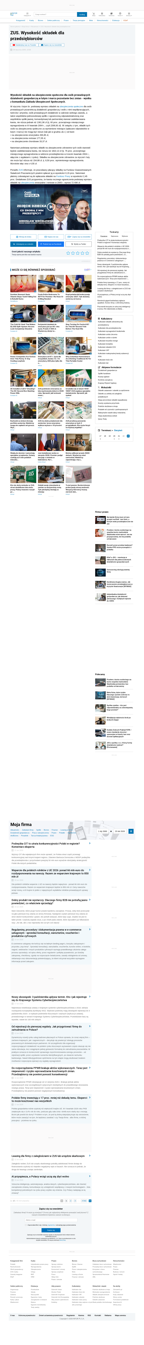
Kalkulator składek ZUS (107, 347)
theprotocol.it (117, 1302)
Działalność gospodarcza (107, 370)
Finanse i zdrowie (78, 1277)
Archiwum (116, 1292)
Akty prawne (56, 1286)
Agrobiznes (72, 833)
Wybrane (125, 236)
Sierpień (118, 430)
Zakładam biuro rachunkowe (102, 1264)
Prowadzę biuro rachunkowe (102, 1267)
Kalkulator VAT (103, 350)
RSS (89, 1315)
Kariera (81, 1315)
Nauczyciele (35, 1294)
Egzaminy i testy (36, 1297)
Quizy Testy (102, 419)
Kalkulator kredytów (105, 344)
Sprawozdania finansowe (101, 1274)
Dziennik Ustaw (56, 1289)
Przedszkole (35, 1289)
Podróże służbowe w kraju (108, 406)
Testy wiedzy (35, 1307)
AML (94, 1277)
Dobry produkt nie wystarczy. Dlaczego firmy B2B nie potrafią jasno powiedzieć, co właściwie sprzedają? (113, 253)
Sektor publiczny (53, 20)
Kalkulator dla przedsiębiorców (109, 328)
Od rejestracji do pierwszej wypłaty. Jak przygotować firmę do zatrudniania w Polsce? (112, 272)
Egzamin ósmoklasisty (38, 1305)
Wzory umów (117, 1297)
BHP (32, 1274)
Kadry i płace (14, 1299)
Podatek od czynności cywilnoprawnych (113, 409)
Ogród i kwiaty (118, 1274)
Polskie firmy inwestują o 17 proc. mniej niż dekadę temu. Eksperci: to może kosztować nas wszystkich (113, 284)
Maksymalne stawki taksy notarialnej (111, 413)
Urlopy (33, 1272)
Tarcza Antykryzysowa (39, 836)
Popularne (103, 236)
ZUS (21, 170)
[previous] (62, 1200)
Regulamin (71, 1315)
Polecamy (100, 674)
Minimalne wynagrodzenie (101, 1292)
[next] (90, 1200)
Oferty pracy (117, 1305)
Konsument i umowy (58, 1269)
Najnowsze (114, 236)
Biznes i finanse (77, 1264)
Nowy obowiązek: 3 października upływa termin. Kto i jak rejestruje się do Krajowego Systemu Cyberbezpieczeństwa (113, 266)
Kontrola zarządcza (105, 380)
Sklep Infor (55, 1277)
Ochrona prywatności (26, 1315)
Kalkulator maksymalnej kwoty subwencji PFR (113, 355)
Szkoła (33, 1292)
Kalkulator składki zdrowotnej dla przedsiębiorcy (110, 323)
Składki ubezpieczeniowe (101, 1294)
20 (114, 436)
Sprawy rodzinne (57, 1264)
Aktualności (35, 26)
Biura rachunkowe (99, 1261)
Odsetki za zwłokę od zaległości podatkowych (110, 395)
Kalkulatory (106, 318)
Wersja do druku (25, 237)
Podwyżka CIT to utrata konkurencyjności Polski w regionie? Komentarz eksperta (112, 241)
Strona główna (15, 26)
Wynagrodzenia (36, 1267)
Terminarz (106, 430)
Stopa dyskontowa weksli (107, 416)
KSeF (126, 20)
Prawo (66, 20)
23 (128, 436)
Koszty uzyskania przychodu (108, 403)
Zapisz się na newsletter (81, 237)
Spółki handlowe (104, 373)
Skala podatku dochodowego (102, 1302)
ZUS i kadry (14, 1272)
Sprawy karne (56, 1267)
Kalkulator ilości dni (105, 360)
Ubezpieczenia (36, 1269)
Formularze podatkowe (121, 1299)
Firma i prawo (101, 511)
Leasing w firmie (67, 830)
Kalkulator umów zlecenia (107, 334)
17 (100, 436)
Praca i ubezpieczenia (40, 833)
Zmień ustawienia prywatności (51, 1315)
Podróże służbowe (99, 1297)
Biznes (40, 20)
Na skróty (116, 1286)
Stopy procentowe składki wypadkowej (112, 400)
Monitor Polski (56, 1292)
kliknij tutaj (63, 1240)
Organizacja (14, 1289)
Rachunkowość (15, 1267)
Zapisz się (51, 1230)
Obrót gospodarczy (16, 1269)
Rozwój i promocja (16, 1297)
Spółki (38, 830)
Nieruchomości (102, 20)
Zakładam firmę (28, 830)
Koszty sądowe (103, 377)
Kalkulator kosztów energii (108, 341)
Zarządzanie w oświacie (39, 1299)
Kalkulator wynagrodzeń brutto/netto (111, 331)
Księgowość (20, 20)
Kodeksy (54, 1302)
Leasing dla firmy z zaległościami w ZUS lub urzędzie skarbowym (114, 290)
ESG (52, 836)
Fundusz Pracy (63, 176)
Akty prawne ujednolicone (60, 1299)
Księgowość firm (16, 1261)
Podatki (62, 833)
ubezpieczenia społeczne (71, 106)
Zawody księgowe (16, 1274)
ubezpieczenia (27, 182)
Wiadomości (117, 1264)
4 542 (84, 1201)
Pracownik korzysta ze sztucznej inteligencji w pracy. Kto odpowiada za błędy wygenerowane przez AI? (113, 308)
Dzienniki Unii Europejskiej (60, 1297)
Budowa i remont (118, 1272)
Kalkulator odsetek (78, 1297)
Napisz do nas (53, 237)
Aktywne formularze (111, 367)
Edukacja (115, 20)
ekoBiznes (14, 836)
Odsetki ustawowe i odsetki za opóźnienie (113, 390)
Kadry (31, 20)
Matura (33, 1302)
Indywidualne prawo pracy (39, 1264)
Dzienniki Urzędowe (58, 1294)
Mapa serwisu (120, 1315)
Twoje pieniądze (79, 20)
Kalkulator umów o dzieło (107, 337)
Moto (91, 20)
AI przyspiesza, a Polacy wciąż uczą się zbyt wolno (114, 296)
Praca (53, 1274)
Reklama (108, 1315)
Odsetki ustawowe (99, 1299)
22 (123, 436)
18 (105, 436)
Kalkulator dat (103, 363)
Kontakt (98, 1315)
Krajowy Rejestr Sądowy (107, 383)
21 (119, 436)
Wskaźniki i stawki (99, 1286)
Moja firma (25, 26)
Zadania (13, 1294)
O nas (12, 1315)
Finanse (55, 830)
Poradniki (24, 836)
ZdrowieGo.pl (117, 1289)
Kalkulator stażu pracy (79, 1299)
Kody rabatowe (118, 1294)
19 (110, 436)
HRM (32, 1277)
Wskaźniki (106, 387)
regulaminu (51, 1225)
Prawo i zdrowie (56, 1279)
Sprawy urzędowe (57, 1272)
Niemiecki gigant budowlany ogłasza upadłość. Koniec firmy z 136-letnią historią (113, 302)
